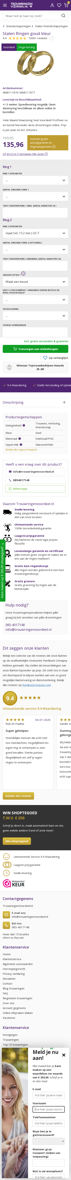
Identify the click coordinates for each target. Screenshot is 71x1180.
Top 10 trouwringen (15, 1044)
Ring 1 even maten (12, 173)
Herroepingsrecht (14, 969)
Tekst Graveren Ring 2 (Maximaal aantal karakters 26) (32, 259)
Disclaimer (9, 978)
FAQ (5, 993)
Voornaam (39, 1103)
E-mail (37, 1089)
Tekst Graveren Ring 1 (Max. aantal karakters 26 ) (29, 206)
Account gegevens (14, 1008)
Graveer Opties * (11, 275)
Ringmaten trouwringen (17, 998)
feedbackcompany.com (36, 685)
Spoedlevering (11, 309)
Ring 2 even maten (12, 226)
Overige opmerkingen (14, 325)
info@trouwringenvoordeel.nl (28, 629)
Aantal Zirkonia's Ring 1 (16, 189)
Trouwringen (11, 1039)
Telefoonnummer (44, 1117)
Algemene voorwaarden (18, 964)
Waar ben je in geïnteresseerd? (43, 1133)
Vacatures (9, 1018)
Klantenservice (12, 959)
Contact (7, 983)
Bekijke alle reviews (18, 796)
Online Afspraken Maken (18, 1013)
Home (7, 954)
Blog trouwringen (13, 988)
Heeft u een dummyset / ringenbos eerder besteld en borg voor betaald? (31, 291)
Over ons (8, 1003)
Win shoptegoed (16, 841)
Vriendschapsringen (18, 26)
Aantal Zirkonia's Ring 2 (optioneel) (22, 242)
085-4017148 (15, 625)
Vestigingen (10, 1035)
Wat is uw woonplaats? (48, 1171)
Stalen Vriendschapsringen (51, 26)
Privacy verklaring (14, 973)
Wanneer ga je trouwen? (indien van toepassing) (46, 1153)
